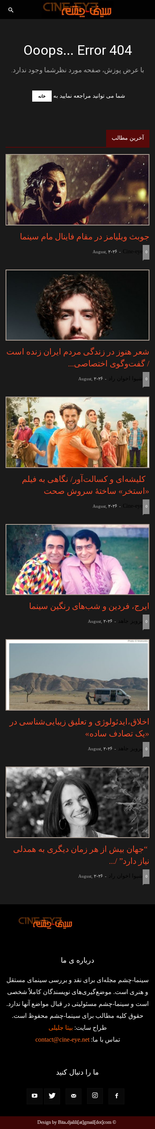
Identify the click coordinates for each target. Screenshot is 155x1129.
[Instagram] (95, 1096)
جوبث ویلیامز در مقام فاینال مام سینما (84, 236)
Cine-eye (133, 251)
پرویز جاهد (130, 621)
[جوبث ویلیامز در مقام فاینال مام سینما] (78, 189)
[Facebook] (116, 1096)
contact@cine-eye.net (62, 1039)
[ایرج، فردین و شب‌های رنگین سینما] (78, 559)
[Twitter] (52, 1096)
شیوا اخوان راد (125, 378)
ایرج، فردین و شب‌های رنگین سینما (89, 606)
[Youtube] (35, 1096)
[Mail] (73, 1096)
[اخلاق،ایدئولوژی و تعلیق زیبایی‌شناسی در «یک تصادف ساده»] (78, 675)
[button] (11, 10)
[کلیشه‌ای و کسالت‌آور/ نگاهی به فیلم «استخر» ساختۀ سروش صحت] (78, 432)
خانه (42, 96)
